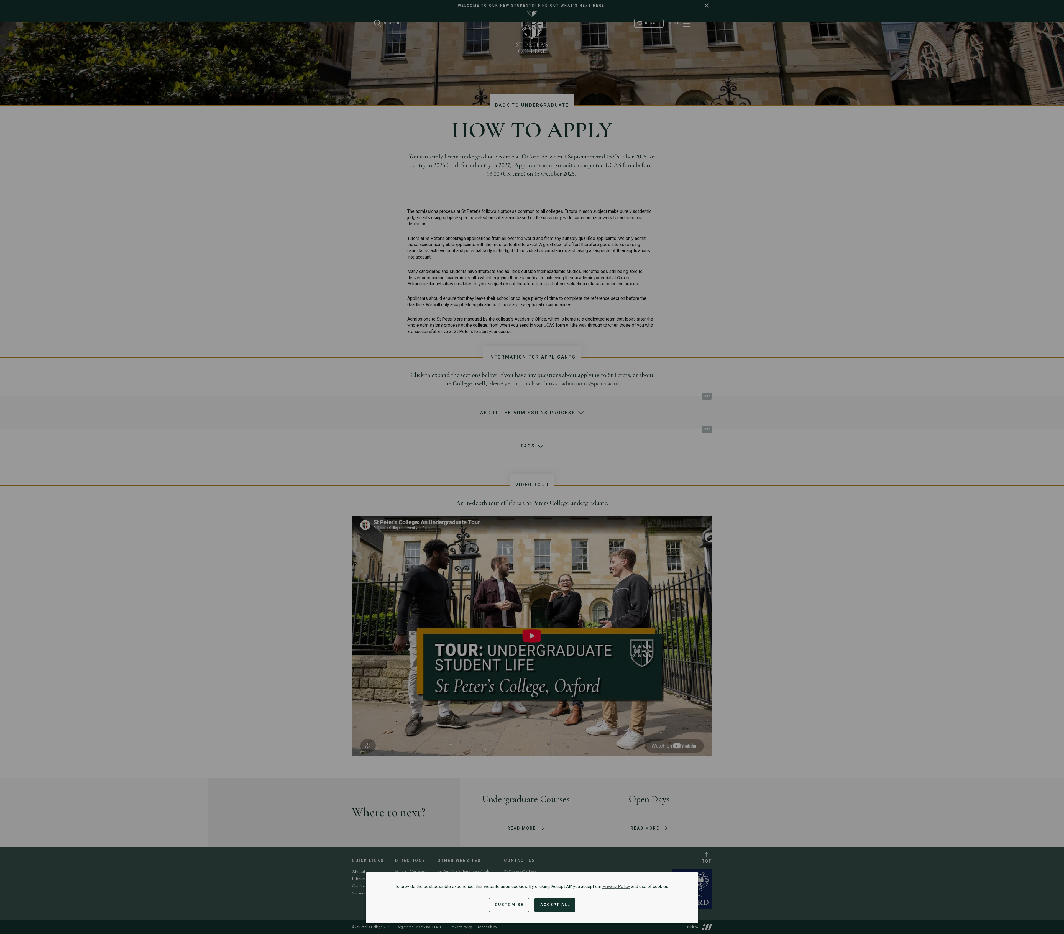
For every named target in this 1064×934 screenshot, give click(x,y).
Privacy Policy (616, 886)
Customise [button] (509, 904)
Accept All (555, 904)
